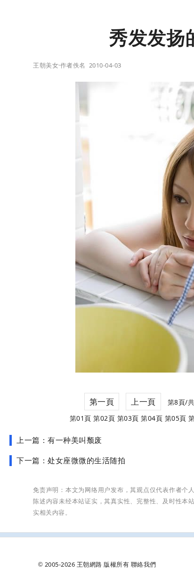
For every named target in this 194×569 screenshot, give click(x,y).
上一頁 (143, 401)
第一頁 (101, 401)
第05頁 (175, 418)
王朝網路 (89, 564)
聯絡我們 (143, 564)
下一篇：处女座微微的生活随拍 (70, 460)
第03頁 (128, 418)
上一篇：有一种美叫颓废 (59, 440)
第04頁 (151, 418)
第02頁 (104, 418)
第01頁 (80, 418)
